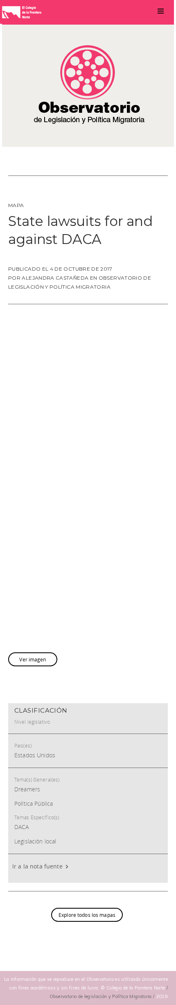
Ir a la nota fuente (38, 866)
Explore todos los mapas (87, 915)
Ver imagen (32, 659)
